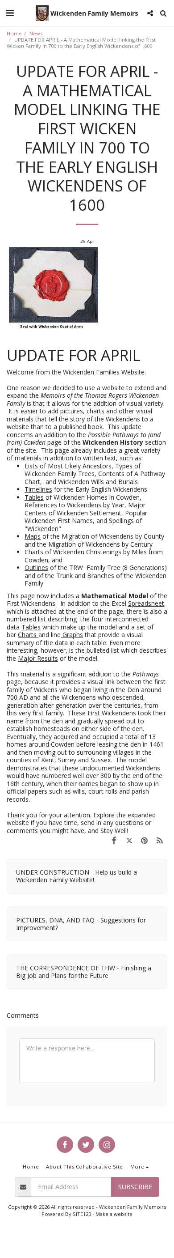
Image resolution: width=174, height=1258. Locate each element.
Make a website (114, 1214)
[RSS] (159, 840)
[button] (9, 13)
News (35, 33)
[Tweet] (129, 840)
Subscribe (135, 1186)
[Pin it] (144, 840)
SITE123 (82, 1214)
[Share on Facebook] (113, 840)
